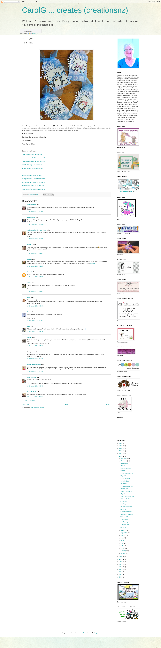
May (122, 543)
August (123, 535)
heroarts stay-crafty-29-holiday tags (33, 185)
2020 (121, 556)
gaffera (84, 633)
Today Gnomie (124, 524)
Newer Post (25, 404)
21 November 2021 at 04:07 (35, 371)
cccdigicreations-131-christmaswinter (33, 179)
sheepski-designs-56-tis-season (32, 175)
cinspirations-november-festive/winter (33, 182)
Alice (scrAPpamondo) (34, 364)
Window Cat (124, 517)
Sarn (28, 312)
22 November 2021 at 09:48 (35, 386)
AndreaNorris (31, 217)
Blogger (96, 633)
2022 (121, 453)
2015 (121, 569)
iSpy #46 (123, 476)
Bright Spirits (124, 463)
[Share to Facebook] (50, 195)
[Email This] (44, 195)
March (123, 548)
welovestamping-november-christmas (33, 189)
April (122, 545)
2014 (121, 572)
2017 (121, 564)
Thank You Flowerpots (127, 496)
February (123, 551)
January (123, 553)
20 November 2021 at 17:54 (35, 331)
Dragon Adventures (126, 491)
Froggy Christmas (125, 468)
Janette (29, 337)
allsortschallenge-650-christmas (32, 165)
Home (66, 404)
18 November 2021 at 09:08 (35, 224)
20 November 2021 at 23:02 (35, 346)
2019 (121, 559)
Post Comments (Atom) (37, 408)
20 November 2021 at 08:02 (35, 306)
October (123, 530)
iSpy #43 (123, 527)
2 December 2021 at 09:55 (35, 397)
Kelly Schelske (31, 377)
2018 (121, 562)
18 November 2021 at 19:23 (35, 277)
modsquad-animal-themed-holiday (32, 168)
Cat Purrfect (123, 501)
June (122, 540)
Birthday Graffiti (125, 499)
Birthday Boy (124, 489)
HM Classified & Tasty (126, 486)
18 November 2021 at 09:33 (35, 239)
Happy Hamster (125, 478)
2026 (121, 443)
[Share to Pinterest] (52, 195)
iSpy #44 (123, 509)
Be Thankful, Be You (126, 506)
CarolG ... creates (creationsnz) (75, 10)
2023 (121, 451)
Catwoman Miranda (126, 511)
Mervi (28, 326)
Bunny (29, 259)
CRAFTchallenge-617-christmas (32, 154)
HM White (123, 504)
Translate (35, 34)
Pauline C (30, 244)
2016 (121, 567)
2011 (121, 577)
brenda (29, 283)
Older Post (107, 404)
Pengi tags (123, 483)
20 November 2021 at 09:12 (35, 320)
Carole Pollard (31, 392)
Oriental (122, 471)
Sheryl (29, 297)
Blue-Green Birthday (126, 514)
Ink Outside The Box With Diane (36, 230)
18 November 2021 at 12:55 (35, 266)
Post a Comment (29, 400)
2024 (121, 448)
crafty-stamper (31, 204)
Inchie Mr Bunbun (125, 481)
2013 (121, 574)
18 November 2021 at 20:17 (35, 291)
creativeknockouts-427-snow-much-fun (34, 158)
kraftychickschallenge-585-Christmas (33, 161)
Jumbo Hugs (124, 519)
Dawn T (29, 272)
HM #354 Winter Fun (126, 473)
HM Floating (124, 522)
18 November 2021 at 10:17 (35, 253)
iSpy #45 (123, 494)
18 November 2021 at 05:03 (35, 211)
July (122, 538)
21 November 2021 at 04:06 (35, 359)
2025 (121, 446)
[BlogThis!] (46, 195)
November (124, 461)
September (124, 533)
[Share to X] (48, 195)
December (124, 458)
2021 (121, 456)
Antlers (122, 465)
